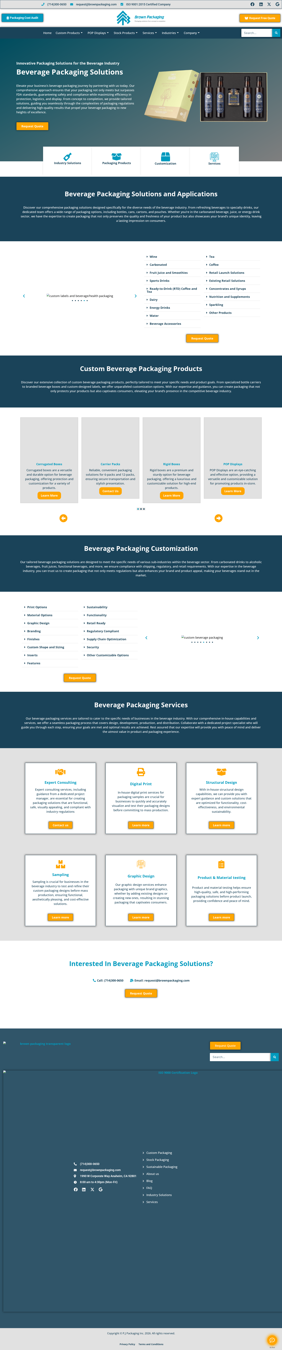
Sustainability (97, 607)
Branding (34, 631)
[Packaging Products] (116, 157)
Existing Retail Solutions (227, 281)
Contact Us (110, 491)
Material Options (39, 615)
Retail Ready (96, 623)
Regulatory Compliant (103, 631)
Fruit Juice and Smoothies (169, 273)
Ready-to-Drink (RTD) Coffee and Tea (172, 290)
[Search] (276, 33)
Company (190, 33)
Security (93, 647)
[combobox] (256, 33)
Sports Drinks (159, 281)
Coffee (214, 265)
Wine (153, 257)
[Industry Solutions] (67, 157)
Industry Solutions (67, 163)
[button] (24, 296)
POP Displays (97, 33)
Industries (169, 33)
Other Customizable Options (108, 655)
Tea (211, 257)
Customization (165, 163)
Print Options (37, 607)
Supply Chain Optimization (106, 639)
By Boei (272, 1348)
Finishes (33, 639)
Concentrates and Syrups (227, 289)
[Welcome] (272, 1340)
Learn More (49, 495)
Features (33, 663)
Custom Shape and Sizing (45, 647)
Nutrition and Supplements (229, 297)
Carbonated (158, 265)
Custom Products (68, 33)
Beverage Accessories (165, 324)
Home (47, 33)
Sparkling (216, 305)
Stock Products (124, 33)
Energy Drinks (160, 308)
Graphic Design (38, 623)
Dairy (153, 300)
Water (154, 316)
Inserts (32, 655)
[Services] (214, 156)
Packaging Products (116, 163)
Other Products (220, 313)
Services (148, 33)
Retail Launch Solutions (226, 273)
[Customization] (165, 156)
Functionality (97, 615)
